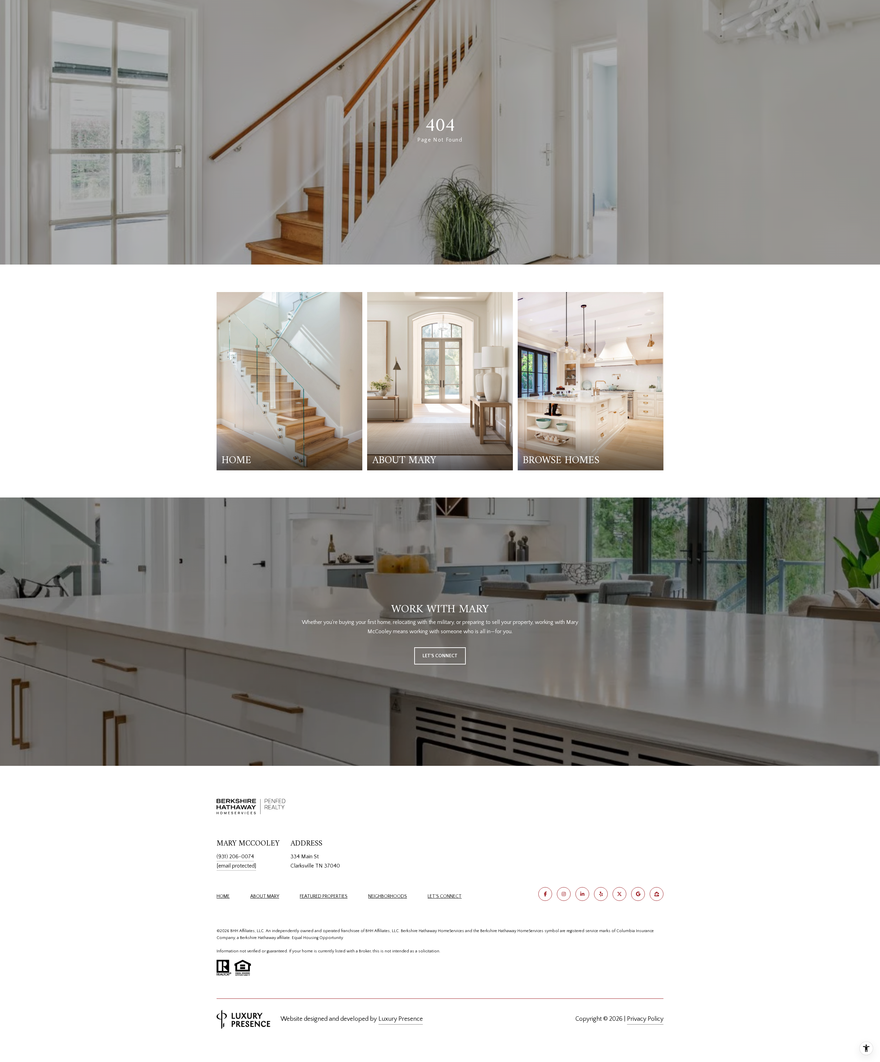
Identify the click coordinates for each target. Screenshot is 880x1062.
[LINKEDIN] (582, 894)
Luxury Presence (400, 1019)
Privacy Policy (645, 1019)
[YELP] (601, 894)
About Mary (264, 896)
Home (223, 896)
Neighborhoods (387, 896)
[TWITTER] (619, 894)
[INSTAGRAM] (564, 894)
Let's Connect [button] (440, 656)
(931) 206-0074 (235, 856)
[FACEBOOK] (545, 894)
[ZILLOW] (656, 894)
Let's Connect (445, 896)
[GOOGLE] (638, 894)
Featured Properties (324, 896)
